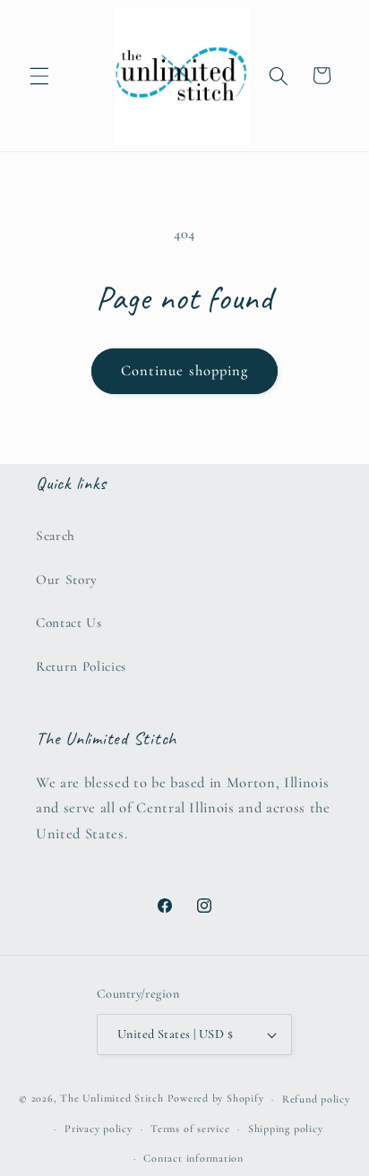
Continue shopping (185, 371)
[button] (39, 75)
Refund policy (316, 1099)
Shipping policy (285, 1128)
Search (55, 536)
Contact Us (69, 622)
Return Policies (81, 666)
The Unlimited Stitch (111, 1099)
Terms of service (189, 1128)
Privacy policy (98, 1128)
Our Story (67, 579)
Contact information (193, 1158)
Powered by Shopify (215, 1099)
